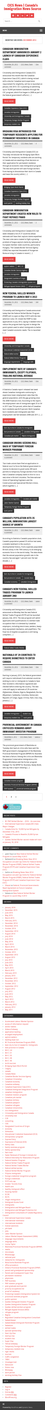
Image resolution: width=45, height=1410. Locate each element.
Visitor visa (9, 1367)
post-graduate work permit (16, 1286)
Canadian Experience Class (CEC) (15, 108)
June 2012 (9, 994)
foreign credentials (12, 1179)
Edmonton (9, 1131)
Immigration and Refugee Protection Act (21, 1210)
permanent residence (13, 1276)
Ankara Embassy (11, 1029)
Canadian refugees (12, 1105)
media (7, 1249)
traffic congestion (12, 1357)
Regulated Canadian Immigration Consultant (22, 1318)
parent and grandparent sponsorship (19, 1270)
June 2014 (9, 939)
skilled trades (10, 1328)
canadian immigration (11, 112)
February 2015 (11, 921)
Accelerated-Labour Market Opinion (19, 1021)
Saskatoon (9, 1325)
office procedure (11, 1265)
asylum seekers (9, 266)
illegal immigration (12, 1200)
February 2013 (11, 973)
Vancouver (9, 1365)
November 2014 (11, 926)
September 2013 (11, 955)
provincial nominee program (26, 789)
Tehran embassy (11, 1344)
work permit (8, 203)
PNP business (8, 789)
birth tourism (10, 1063)
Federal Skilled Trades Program (17, 1163)
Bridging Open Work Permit (13, 187)
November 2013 (11, 949)
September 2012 (11, 986)
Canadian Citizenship (13, 1079)
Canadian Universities (13, 1108)
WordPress (14, 1407)
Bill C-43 (8, 1061)
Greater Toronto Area (13, 1184)
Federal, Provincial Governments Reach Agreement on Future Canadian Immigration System (21, 888)
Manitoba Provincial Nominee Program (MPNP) (20, 785)
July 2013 (8, 960)
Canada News (28, 578)
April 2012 (9, 999)
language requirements (12, 362)
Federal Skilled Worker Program (15, 358)
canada (7, 1071)
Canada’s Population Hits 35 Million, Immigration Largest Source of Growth (19, 521)
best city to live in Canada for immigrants (18, 428)
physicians (9, 1278)
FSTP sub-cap (10, 1181)
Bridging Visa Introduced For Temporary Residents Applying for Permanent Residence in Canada (22, 135)
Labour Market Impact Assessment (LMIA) (21, 1236)
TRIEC (7, 1359)
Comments (11, 1395)
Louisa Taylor (10, 1244)
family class (9, 1145)
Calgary (8, 1069)
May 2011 (9, 1010)
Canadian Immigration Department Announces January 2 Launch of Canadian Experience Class (22, 54)
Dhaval (7, 885)
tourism (8, 1354)
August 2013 (10, 957)
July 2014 (8, 936)
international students (14, 1223)
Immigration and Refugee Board (17, 1207)
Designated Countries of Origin (14, 278)
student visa (27, 714)
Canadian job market (11, 436)
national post (10, 1257)
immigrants (9, 1205)
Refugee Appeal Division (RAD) (14, 286)
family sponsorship (12, 1150)
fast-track (9, 1152)
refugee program (34, 286)
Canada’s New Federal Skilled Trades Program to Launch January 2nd (20, 592)
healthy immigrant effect (15, 1189)
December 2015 (11, 910)
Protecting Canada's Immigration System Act (19, 282)
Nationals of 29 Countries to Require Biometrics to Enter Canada (19, 658)
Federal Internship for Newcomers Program (22, 1158)
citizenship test (11, 1116)
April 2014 (9, 944)
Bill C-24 (8, 1050)
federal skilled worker (11, 354)
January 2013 (10, 976)
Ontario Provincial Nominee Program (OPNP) (22, 1268)
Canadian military (12, 1100)
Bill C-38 (8, 1058)
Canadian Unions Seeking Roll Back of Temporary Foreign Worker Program (20, 446)
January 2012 (10, 1007)
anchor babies (10, 1027)
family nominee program (15, 1147)
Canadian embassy (12, 1084)
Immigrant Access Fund (14, 1202)
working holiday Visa (23, 203)
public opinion (11, 1299)
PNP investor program (14, 1283)
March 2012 (9, 1002)
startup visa (9, 1336)
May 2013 (9, 965)
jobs (6, 1231)
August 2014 (10, 934)
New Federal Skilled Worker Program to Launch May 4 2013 (20, 295)
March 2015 (9, 918)
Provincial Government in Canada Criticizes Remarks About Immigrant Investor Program (22, 728)
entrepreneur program (14, 1137)
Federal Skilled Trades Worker (14, 648)
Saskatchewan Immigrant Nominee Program (22, 1323)
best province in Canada (12, 432)
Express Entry (10, 1139)
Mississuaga (10, 1255)
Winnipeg (9, 1370)
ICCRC (7, 1194)
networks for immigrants (15, 1260)
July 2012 (8, 991)
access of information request (16, 1024)
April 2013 (9, 968)
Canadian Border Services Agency (15, 270)
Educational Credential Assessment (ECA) (18, 350)
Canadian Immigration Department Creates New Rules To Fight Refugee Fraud (22, 214)
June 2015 (9, 913)
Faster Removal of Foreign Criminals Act (20, 1155)
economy (8, 1129)
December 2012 (11, 978)
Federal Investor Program (15, 1160)
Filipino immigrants (28, 436)
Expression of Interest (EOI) (16, 1142)
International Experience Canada (18, 1218)
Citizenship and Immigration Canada (16, 116)
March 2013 (9, 970)
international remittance (14, 1221)
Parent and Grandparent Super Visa (19, 1273)
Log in (7, 1389)
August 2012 (10, 989)
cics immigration (11, 1111)
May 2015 (9, 915)
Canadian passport (12, 1103)
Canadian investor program (13, 781)
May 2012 (9, 997)
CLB (6, 1118)
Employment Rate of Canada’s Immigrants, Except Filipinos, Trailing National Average (19, 372)
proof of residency (12, 1291)
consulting (9, 1121)
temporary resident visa (12, 124)
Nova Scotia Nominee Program (17, 1262)
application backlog (13, 1032)
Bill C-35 (8, 1055)
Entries (9, 1392)
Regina (7, 1315)
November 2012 (11, 981)
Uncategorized (10, 1362)
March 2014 (9, 947)
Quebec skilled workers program (18, 1307)
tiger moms (9, 1352)
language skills (28, 362)
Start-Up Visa (10, 1333)
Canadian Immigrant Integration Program (21, 1090)
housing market (11, 1192)
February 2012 (11, 1004)
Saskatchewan (10, 1320)
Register (8, 1387)
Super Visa (9, 1341)
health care (9, 1187)
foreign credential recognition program (20, 1176)
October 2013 (10, 952)
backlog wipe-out (12, 1040)
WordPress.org (11, 1397)
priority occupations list (14, 1289)
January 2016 (10, 908)
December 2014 (11, 923)
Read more (9, 101)
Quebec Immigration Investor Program (20, 1304)
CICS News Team (27, 64)
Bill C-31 (20, 266)
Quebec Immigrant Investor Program (19, 1302)
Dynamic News (27, 1407)
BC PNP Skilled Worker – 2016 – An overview (22, 821)
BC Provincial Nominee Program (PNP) (20, 1042)
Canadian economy (10, 582)
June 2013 (9, 963)
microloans (9, 1252)
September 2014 (11, 931)
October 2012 (10, 984)
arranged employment (14, 1035)
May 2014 (9, 942)
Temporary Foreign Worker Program (16, 120)
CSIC (7, 1124)
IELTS (7, 1197)
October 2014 (10, 928)
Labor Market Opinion (11, 503)
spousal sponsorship (13, 1331)
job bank (8, 1228)
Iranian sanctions (11, 1226)
